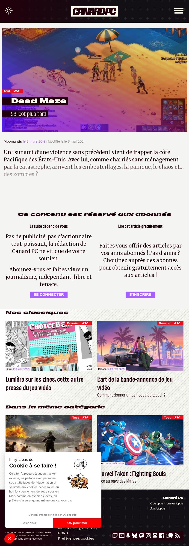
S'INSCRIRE (140, 294)
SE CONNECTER (49, 294)
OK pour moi (77, 523)
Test (7, 91)
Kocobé (102, 369)
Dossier (73, 323)
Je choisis (29, 523)
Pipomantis (13, 141)
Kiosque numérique (166, 503)
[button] (9, 538)
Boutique (157, 508)
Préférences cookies (76, 538)
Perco (101, 463)
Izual (9, 369)
